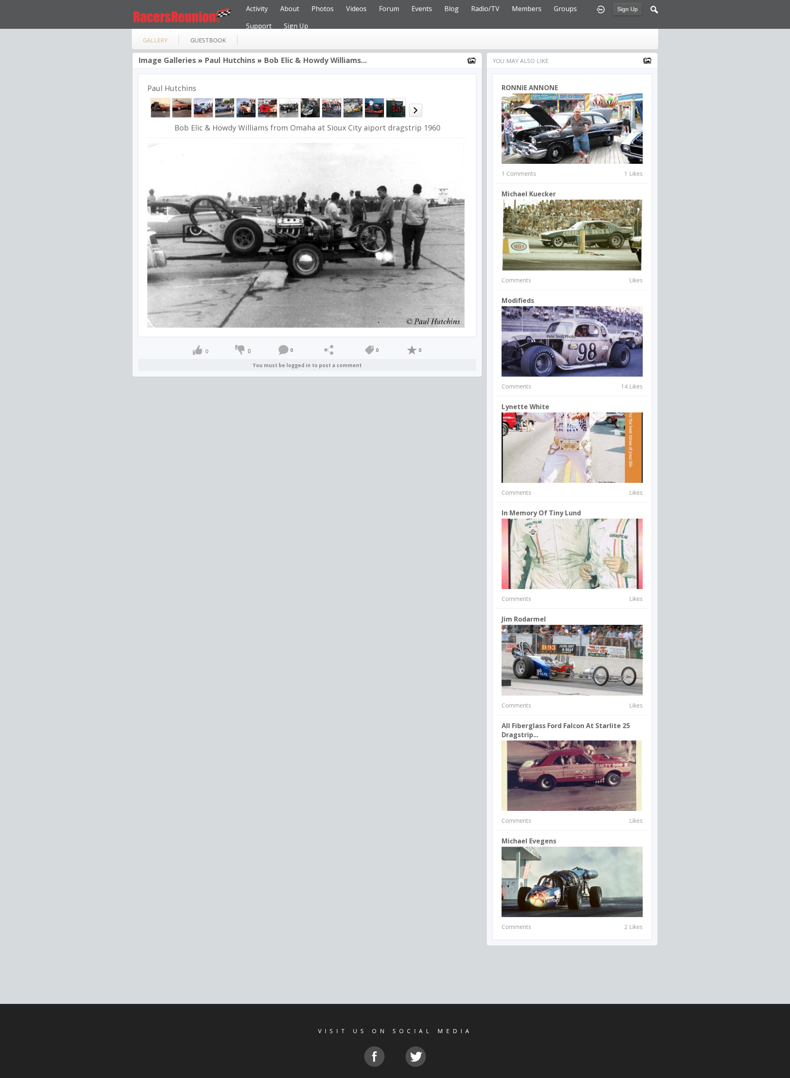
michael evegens (529, 840)
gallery (155, 40)
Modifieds (518, 300)
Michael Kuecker (529, 193)
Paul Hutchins (229, 60)
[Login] (601, 8)
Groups (565, 8)
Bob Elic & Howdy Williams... (315, 60)
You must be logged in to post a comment (307, 365)
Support (259, 25)
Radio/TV (485, 8)
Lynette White (525, 406)
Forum (389, 8)
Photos (322, 8)
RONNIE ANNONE (530, 87)
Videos (356, 8)
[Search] (654, 8)
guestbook (208, 40)
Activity (257, 8)
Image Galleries (167, 60)
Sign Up (627, 9)
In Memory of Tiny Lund (541, 512)
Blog (451, 8)
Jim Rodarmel (524, 619)
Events (421, 8)
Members (526, 8)
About (289, 8)
